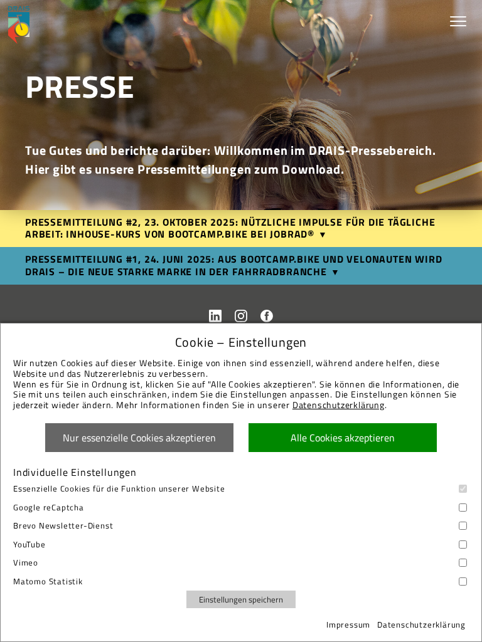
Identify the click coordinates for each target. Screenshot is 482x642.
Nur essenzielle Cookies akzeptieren (139, 437)
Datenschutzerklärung (338, 404)
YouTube (29, 544)
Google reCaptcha (48, 507)
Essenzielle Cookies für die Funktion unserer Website (119, 489)
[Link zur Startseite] (19, 25)
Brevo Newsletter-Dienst (63, 526)
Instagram (241, 316)
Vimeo (25, 563)
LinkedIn (215, 316)
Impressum (348, 624)
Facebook (266, 316)
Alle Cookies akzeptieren (343, 437)
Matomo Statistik (48, 581)
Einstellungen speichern (241, 599)
